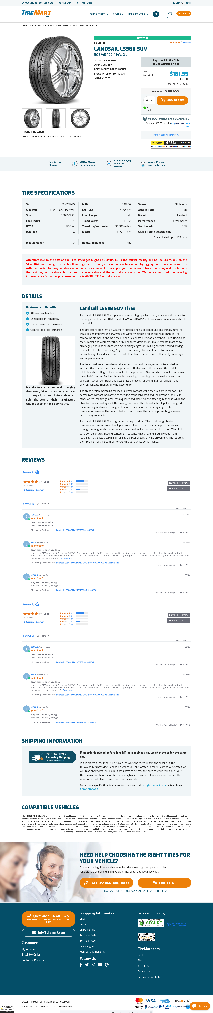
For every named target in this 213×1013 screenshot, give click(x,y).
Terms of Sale (88, 935)
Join (166, 60)
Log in (156, 60)
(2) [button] (72, 481)
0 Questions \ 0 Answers (34, 490)
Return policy (48, 1006)
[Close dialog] (151, 948)
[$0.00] (169, 14)
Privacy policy (29, 1006)
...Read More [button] (67, 558)
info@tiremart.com (154, 785)
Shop (83, 918)
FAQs (83, 924)
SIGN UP (130, 984)
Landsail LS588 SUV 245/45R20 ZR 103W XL (76, 590)
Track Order (86, 3)
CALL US (109, 883)
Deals (117, 14)
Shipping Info (87, 929)
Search (156, 14)
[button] (7, 1009)
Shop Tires (98, 14)
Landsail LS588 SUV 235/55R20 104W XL (75, 530)
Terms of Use (88, 940)
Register (187, 3)
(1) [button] (72, 489)
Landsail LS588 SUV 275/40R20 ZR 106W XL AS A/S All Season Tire (87, 562)
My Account (29, 949)
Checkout (183, 13)
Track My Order (31, 954)
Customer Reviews (33, 960)
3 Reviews (187, 42)
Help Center (137, 14)
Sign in (179, 3)
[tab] (28, 504)
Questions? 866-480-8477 (48, 918)
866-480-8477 (39, 3)
